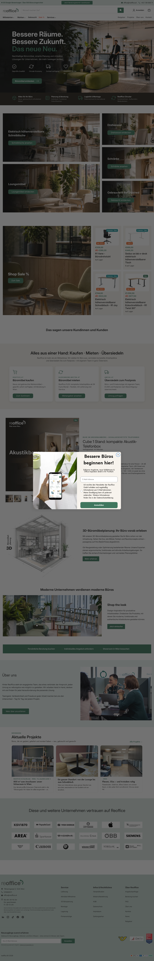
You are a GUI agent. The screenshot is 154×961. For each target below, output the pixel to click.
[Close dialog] (118, 455)
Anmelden (99, 505)
